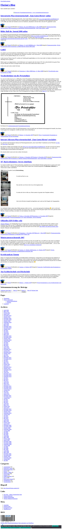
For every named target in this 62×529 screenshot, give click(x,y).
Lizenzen (9, 302)
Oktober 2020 (7, 321)
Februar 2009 (7, 438)
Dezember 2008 (7, 441)
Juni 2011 (6, 401)
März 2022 (6, 311)
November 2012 (7, 387)
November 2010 (7, 410)
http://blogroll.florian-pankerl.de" (11, 488)
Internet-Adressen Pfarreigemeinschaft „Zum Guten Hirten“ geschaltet (28, 140)
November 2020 (7, 319)
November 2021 (7, 315)
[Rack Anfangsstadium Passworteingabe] (4, 205)
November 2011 (7, 396)
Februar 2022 (7, 313)
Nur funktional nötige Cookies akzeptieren (10, 527)
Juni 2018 (6, 344)
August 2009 (7, 430)
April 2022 (6, 310)
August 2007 (7, 459)
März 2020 (6, 325)
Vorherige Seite (4, 290)
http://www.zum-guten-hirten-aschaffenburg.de (34, 146)
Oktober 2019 (7, 329)
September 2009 (7, 429)
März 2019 (6, 334)
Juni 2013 (6, 379)
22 (15, 290)
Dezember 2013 (7, 373)
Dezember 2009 (7, 425)
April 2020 (6, 323)
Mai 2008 (6, 449)
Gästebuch (6, 303)
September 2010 (7, 413)
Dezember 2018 (7, 336)
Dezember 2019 (7, 326)
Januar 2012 (6, 394)
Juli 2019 (6, 330)
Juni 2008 (6, 448)
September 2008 (7, 444)
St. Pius (58, 142)
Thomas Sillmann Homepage (11, 498)
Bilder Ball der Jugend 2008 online (14, 31)
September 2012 (7, 388)
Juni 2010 (6, 417)
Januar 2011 (6, 407)
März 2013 (6, 383)
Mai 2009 (6, 434)
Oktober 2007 (7, 456)
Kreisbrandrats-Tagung (10, 255)
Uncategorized (45, 135)
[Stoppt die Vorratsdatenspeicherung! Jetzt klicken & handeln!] (1, 524)
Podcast (5, 475)
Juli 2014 (6, 371)
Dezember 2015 (7, 357)
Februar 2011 (7, 406)
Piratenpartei (7, 473)
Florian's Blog (8, 5)
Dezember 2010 (7, 409)
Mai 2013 (6, 380)
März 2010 (6, 421)
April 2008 (6, 451)
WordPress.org (7, 509)
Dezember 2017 (7, 349)
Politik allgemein (8, 476)
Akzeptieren (55, 526)
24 (23, 290)
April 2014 (6, 372)
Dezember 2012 (7, 386)
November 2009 (7, 426)
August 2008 (7, 445)
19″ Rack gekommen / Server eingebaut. (16, 162)
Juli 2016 (6, 355)
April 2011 (6, 403)
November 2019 (7, 327)
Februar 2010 (7, 422)
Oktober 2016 (7, 353)
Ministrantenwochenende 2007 (12, 238)
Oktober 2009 (7, 428)
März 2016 (6, 356)
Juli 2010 (6, 415)
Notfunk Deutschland (9, 497)
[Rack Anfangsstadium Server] (6, 188)
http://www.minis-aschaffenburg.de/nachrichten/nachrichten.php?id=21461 (22, 38)
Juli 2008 (6, 447)
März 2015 (6, 363)
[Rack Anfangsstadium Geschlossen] (4, 180)
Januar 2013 (6, 384)
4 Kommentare (27, 217)
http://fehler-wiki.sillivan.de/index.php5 (48, 226)
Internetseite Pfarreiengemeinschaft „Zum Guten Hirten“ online (26, 16)
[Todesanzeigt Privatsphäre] (23, 123)
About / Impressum (8, 299)
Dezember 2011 (7, 395)
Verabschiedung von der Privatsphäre (15, 76)
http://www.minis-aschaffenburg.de (39, 36)
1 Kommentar (18, 234)
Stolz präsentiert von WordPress (26, 523)
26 (29, 290)
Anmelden (6, 505)
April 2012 (6, 392)
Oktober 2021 (7, 317)
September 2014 (7, 369)
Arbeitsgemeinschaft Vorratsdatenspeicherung (19, 126)
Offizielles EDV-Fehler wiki (11, 221)
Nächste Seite (34, 290)
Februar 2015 (7, 364)
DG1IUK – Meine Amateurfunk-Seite (13, 494)
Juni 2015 (6, 361)
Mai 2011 (6, 402)
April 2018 (6, 346)
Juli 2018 (6, 342)
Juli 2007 (6, 460)
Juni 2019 (6, 331)
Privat (2, 46)
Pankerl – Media (7, 472)
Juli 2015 (6, 360)
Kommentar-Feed (8, 507)
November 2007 (7, 455)
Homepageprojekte (51, 26)
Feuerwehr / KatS (41, 267)
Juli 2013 (6, 378)
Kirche (2, 28)
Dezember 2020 (7, 318)
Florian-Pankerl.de (8, 496)
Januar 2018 (6, 348)
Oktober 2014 (7, 368)
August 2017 (7, 350)
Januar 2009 (6, 440)
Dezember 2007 (7, 453)
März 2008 (6, 452)
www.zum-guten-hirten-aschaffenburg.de (49, 19)
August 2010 (7, 414)
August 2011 (7, 398)
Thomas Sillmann (5, 223)
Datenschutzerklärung (12, 301)
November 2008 (7, 443)
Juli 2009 (6, 432)
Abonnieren (6, 298)
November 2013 (7, 375)
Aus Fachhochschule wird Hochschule (15, 272)
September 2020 (7, 322)
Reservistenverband (8, 479)
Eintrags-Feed (7, 506)
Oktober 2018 (7, 338)
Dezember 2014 (7, 367)
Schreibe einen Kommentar (26, 28)
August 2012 (7, 390)
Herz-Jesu (5, 144)
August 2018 (7, 341)
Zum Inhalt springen (5, 1)
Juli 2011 (6, 399)
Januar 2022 (6, 314)
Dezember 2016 (7, 352)
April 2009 (6, 436)
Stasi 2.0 (44, 91)
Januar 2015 (6, 365)
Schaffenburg (7, 480)
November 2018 (7, 337)
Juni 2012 (6, 391)
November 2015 (7, 359)
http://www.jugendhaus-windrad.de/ (32, 244)
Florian (9, 26)
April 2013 (6, 382)
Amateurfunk (7, 467)
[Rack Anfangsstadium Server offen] (6, 195)
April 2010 (6, 420)
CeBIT (3, 50)
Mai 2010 (6, 418)
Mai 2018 (6, 345)
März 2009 (6, 437)
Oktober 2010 (7, 411)
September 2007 (7, 457)
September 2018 (7, 340)
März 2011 (6, 405)
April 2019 (6, 333)
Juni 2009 (6, 433)
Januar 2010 (6, 424)
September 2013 (7, 376)
